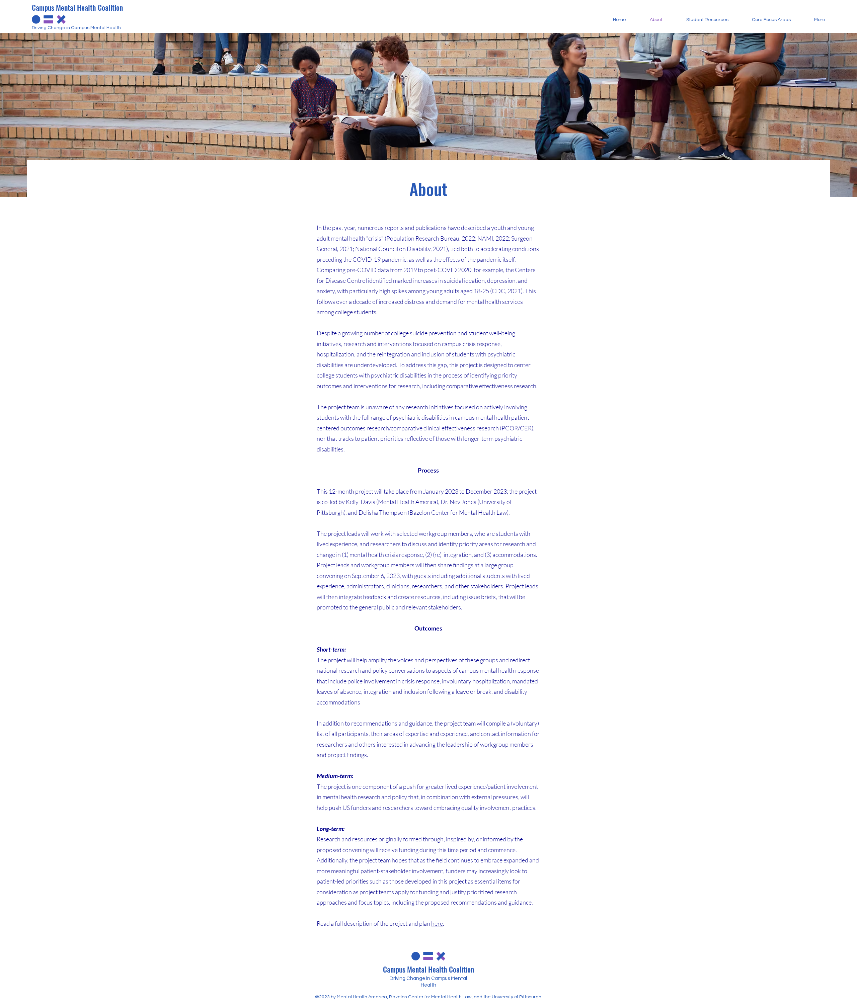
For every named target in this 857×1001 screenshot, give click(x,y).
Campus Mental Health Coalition (77, 7)
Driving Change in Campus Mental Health (76, 27)
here (437, 923)
